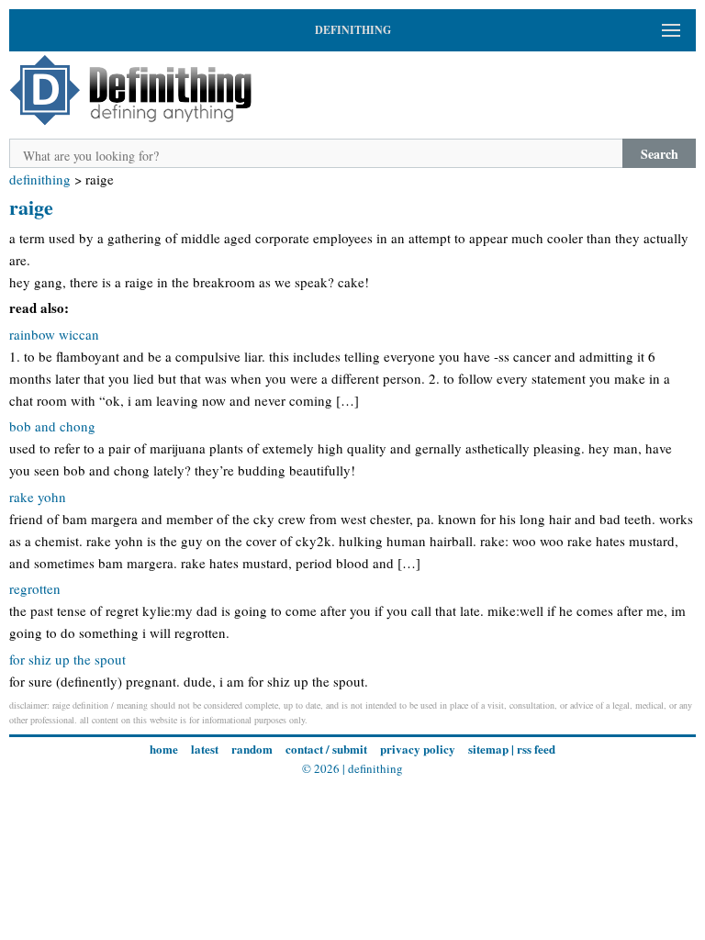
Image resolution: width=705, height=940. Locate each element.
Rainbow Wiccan (54, 334)
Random (252, 748)
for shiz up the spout (67, 659)
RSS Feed (536, 748)
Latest (204, 748)
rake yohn (37, 496)
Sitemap (488, 748)
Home (164, 748)
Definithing (40, 179)
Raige (31, 207)
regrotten (35, 588)
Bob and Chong (52, 426)
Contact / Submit (326, 748)
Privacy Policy (417, 748)
